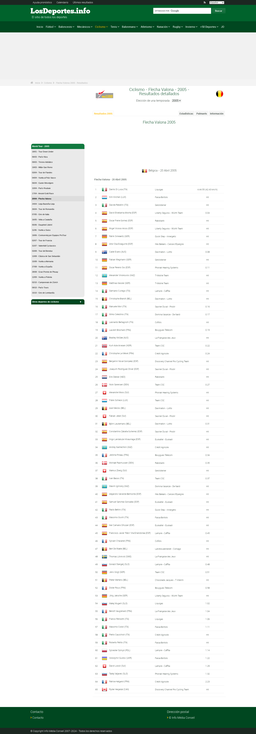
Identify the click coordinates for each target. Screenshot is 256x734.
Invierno (190, 26)
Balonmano (129, 26)
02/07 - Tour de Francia (42, 240)
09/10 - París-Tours (40, 287)
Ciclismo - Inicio (40, 139)
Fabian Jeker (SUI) (117, 415)
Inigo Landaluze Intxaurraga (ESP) (125, 439)
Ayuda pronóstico (42, 2)
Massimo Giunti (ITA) (119, 517)
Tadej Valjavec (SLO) (118, 673)
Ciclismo (100, 26)
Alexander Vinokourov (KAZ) (122, 275)
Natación (162, 26)
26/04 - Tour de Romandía (43, 209)
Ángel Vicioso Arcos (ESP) (121, 228)
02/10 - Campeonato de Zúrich (45, 282)
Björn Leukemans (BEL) (120, 423)
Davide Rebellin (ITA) (118, 204)
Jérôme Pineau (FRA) (119, 454)
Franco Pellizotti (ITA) (119, 618)
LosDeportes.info (43, 11)
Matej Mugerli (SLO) (118, 603)
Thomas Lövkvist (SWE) (120, 556)
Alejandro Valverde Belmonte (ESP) (125, 493)
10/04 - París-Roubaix (41, 188)
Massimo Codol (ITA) (119, 626)
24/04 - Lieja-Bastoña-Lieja (43, 204)
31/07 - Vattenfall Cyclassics (44, 246)
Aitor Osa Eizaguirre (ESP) (121, 243)
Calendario (62, 2)
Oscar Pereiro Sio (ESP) (119, 267)
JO (222, 26)
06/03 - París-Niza (40, 157)
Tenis (114, 26)
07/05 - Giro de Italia (40, 214)
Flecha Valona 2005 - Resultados (72, 82)
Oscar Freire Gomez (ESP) (121, 220)
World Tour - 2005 (40, 146)
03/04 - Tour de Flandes (42, 172)
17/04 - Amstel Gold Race (43, 193)
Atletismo (146, 26)
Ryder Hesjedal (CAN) (119, 689)
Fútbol (49, 26)
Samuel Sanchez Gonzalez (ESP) (124, 501)
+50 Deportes (208, 26)
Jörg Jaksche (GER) (118, 595)
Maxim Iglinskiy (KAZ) (119, 486)
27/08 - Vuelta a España (42, 267)
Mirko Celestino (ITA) (119, 314)
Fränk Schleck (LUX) (118, 400)
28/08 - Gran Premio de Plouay (45, 272)
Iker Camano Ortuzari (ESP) (121, 525)
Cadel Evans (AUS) (117, 251)
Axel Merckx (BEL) (117, 408)
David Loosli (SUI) (117, 665)
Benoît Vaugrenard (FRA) (120, 611)
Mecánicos (83, 26)
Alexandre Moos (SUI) (119, 392)
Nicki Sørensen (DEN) (119, 384)
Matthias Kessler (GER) (119, 283)
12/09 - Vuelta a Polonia (42, 277)
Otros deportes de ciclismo (45, 302)
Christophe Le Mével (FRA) (121, 353)
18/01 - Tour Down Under (42, 152)
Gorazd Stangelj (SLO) (119, 564)
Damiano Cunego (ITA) (119, 290)
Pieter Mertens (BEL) (118, 579)
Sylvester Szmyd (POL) (119, 650)
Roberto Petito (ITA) (118, 642)
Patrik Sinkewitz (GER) (119, 236)
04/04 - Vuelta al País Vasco (44, 178)
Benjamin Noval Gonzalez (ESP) (123, 361)
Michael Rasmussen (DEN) (121, 462)
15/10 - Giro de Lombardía (43, 293)
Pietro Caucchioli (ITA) (119, 634)
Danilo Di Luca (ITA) (118, 189)
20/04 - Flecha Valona (41, 199)
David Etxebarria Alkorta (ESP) (123, 212)
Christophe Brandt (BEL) (120, 298)
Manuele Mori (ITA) (118, 306)
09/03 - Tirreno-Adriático (42, 162)
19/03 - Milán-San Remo (42, 167)
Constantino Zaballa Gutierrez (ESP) (125, 431)
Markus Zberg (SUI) (118, 470)
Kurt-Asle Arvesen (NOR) (120, 345)
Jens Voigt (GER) (117, 572)
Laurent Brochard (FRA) (120, 329)
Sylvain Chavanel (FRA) (120, 540)
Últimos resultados (83, 2)
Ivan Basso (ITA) (116, 478)
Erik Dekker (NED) (117, 376)
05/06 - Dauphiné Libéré (42, 225)
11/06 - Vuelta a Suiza (41, 230)
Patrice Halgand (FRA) (119, 681)
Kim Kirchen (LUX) (117, 197)
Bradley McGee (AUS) (119, 337)
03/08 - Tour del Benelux (42, 251)
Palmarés (201, 113)
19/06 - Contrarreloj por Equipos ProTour (49, 235)
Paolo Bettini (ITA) (117, 509)
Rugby (177, 26)
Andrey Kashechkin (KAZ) (120, 447)
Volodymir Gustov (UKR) (120, 657)
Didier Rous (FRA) (117, 587)
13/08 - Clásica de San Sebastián (46, 256)
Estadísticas (186, 113)
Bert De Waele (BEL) (118, 548)
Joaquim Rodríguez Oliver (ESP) (124, 369)
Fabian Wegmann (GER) (120, 259)
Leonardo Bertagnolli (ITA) (121, 322)
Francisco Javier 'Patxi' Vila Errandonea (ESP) (130, 533)
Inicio (40, 26)
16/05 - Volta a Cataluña (42, 220)
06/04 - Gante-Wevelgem (42, 183)
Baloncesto (65, 26)
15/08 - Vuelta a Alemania (42, 261)
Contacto (38, 718)
